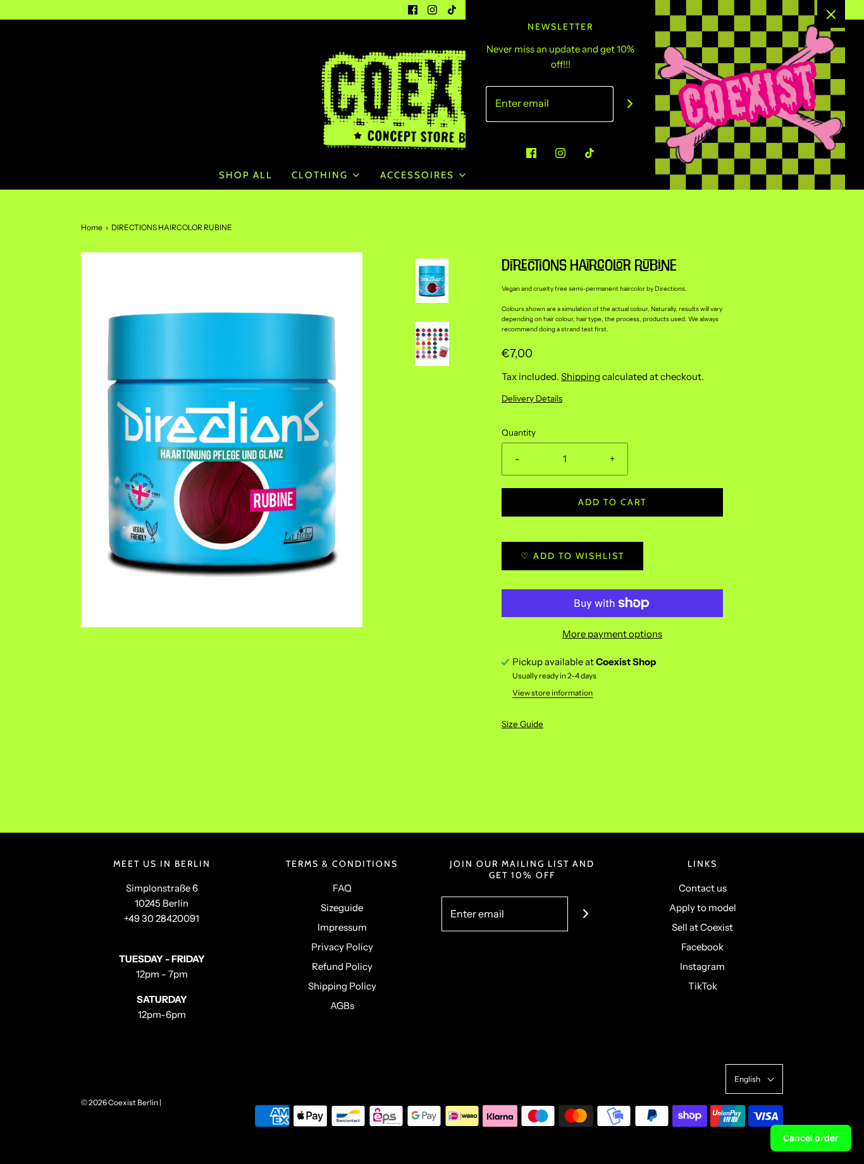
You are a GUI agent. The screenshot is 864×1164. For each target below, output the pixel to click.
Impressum (342, 927)
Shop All (246, 175)
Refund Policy (342, 966)
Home (91, 227)
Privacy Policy (342, 947)
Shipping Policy (342, 986)
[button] (432, 318)
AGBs (342, 1006)
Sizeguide (342, 908)
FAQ (342, 888)
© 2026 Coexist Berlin (119, 1102)
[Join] (630, 104)
